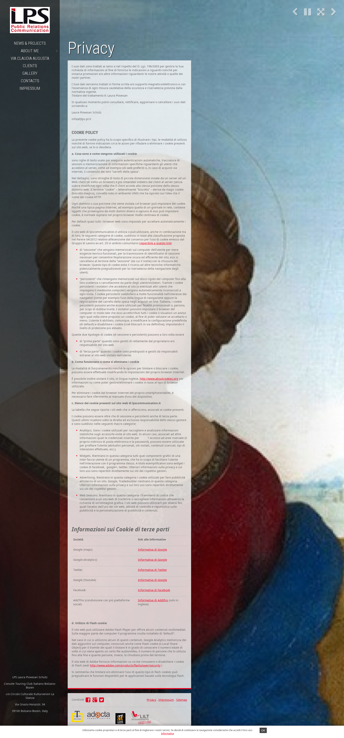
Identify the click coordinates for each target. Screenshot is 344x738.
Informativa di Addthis (153, 600)
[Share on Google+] (95, 700)
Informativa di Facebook (154, 590)
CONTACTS (30, 80)
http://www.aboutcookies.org (159, 379)
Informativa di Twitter (152, 570)
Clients (30, 65)
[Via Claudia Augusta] (120, 723)
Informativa (167, 733)
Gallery (29, 73)
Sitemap (181, 700)
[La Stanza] (77, 713)
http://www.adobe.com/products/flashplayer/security (125, 665)
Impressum (30, 88)
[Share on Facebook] (88, 700)
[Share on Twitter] (102, 700)
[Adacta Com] (98, 719)
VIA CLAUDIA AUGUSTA (30, 58)
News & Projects (30, 43)
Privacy (151, 700)
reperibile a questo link (155, 243)
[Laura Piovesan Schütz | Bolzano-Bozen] (30, 20)
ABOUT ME (30, 50)
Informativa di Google (152, 549)
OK (263, 730)
